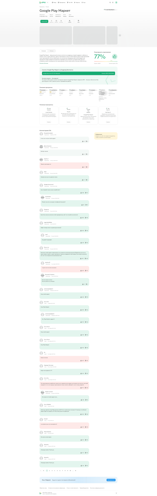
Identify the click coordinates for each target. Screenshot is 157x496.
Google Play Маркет (88, 114)
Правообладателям (84, 488)
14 (75, 470)
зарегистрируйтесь (110, 136)
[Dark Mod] (113, 2)
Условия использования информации (56, 488)
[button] (116, 493)
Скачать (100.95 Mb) (108, 73)
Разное (47, 6)
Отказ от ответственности (72, 488)
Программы (42, 6)
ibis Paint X (108, 112)
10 (70, 470)
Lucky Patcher (49, 112)
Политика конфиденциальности (97, 488)
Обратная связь (43, 488)
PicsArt (68, 111)
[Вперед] (120, 35)
